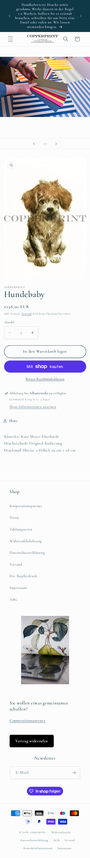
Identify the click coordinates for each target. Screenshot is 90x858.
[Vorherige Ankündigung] (9, 16)
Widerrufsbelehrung (26, 541)
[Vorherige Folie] (34, 143)
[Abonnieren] (73, 773)
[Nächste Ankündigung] (81, 16)
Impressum (18, 588)
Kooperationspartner (26, 506)
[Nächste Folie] (56, 143)
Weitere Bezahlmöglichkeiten (45, 379)
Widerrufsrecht (61, 832)
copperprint (37, 832)
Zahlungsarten (21, 529)
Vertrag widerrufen (31, 741)
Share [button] (13, 421)
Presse (14, 517)
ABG (14, 599)
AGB (56, 840)
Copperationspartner (28, 720)
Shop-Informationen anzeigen (32, 407)
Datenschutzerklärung (27, 552)
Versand (26, 313)
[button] (10, 39)
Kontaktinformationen (38, 848)
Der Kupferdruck (23, 576)
